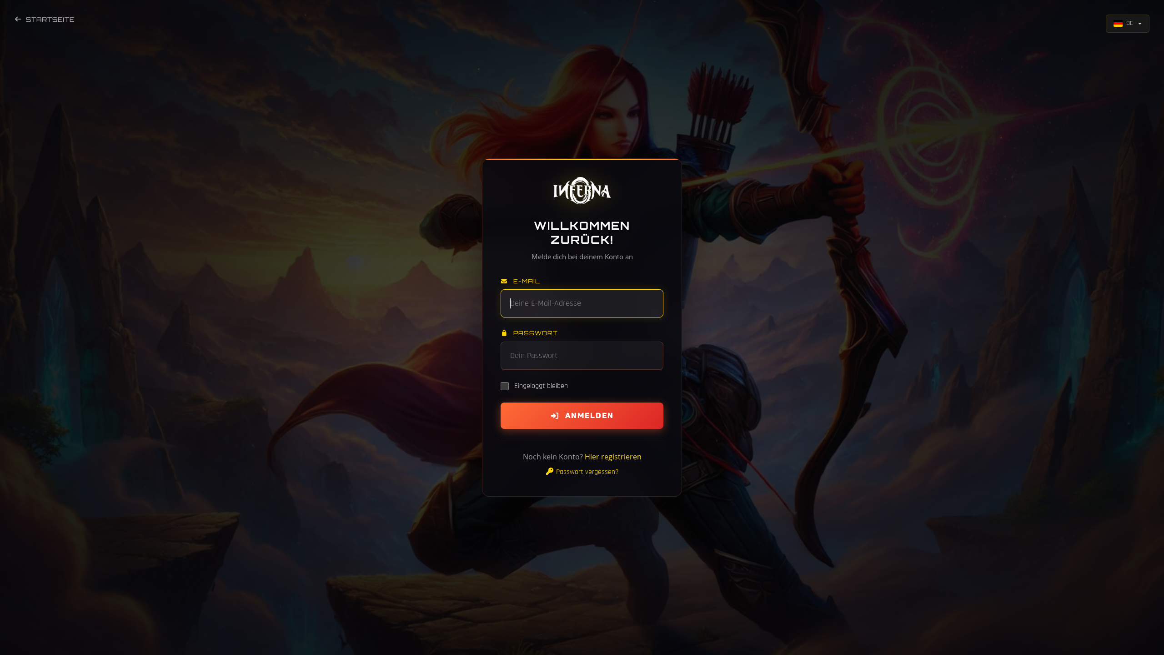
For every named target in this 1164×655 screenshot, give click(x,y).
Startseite (50, 19)
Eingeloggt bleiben (541, 386)
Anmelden (589, 415)
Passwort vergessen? (586, 472)
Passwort (535, 333)
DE (1129, 23)
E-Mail (526, 281)
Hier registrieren (613, 457)
